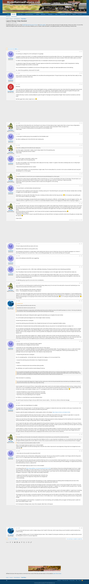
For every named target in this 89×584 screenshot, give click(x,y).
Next (16, 49)
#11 (81, 243)
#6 (81, 145)
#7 (81, 156)
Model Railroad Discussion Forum (30, 24)
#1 (81, 51)
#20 (81, 528)
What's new (19, 14)
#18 (81, 434)
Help (76, 580)
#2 (81, 73)
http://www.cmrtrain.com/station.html (61, 412)
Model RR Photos (29, 14)
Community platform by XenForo (44, 582)
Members (50, 14)
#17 (81, 403)
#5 (81, 134)
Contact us (59, 580)
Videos (37, 14)
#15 (81, 300)
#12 (81, 255)
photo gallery (43, 24)
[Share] (80, 51)
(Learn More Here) (57, 573)
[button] (23, 14)
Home (8, 14)
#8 (81, 173)
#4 (81, 123)
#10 (81, 203)
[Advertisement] (44, 37)
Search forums (14, 16)
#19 (81, 451)
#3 (81, 84)
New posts (8, 16)
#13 (81, 266)
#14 (81, 283)
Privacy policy (72, 580)
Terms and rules (65, 580)
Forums (13, 14)
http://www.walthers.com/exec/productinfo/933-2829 (38, 468)
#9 (81, 185)
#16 (81, 341)
